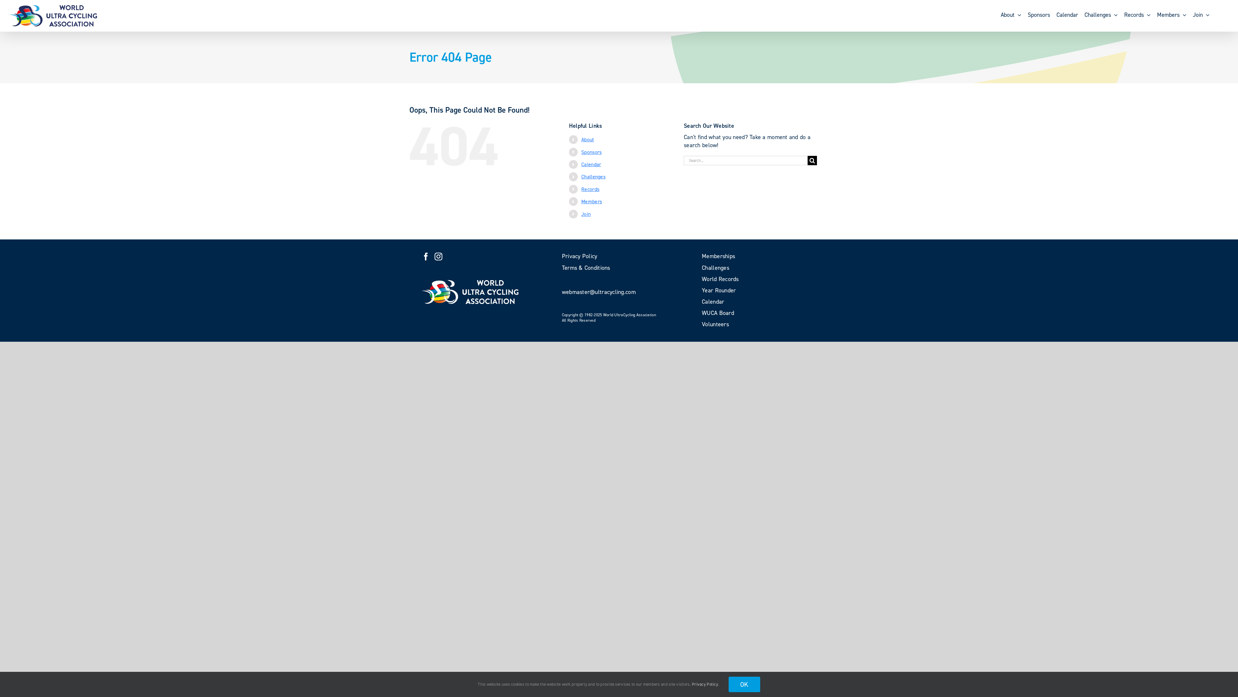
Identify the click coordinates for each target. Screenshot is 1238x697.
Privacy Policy (705, 684)
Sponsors (591, 152)
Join (586, 214)
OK (744, 684)
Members (591, 201)
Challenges (593, 176)
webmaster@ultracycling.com (599, 292)
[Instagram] (438, 256)
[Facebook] (426, 256)
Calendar (591, 164)
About (587, 139)
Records (590, 189)
